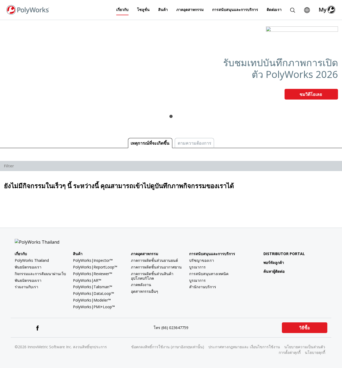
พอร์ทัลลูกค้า (273, 262)
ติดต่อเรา (274, 9)
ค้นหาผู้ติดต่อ (274, 271)
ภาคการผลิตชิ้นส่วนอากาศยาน (156, 267)
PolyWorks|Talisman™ (92, 286)
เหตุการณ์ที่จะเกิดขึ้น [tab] (150, 143)
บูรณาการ (197, 267)
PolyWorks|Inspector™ (93, 260)
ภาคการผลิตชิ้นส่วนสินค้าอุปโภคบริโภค (152, 276)
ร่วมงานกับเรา (26, 286)
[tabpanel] (171, 65)
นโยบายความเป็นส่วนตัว (304, 346)
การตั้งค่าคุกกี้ (290, 352)
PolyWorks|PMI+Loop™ (94, 306)
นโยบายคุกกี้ (315, 352)
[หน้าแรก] (27, 9)
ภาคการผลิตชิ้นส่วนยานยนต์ (154, 260)
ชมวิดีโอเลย (311, 94)
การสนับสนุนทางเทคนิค (208, 273)
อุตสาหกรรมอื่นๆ (144, 291)
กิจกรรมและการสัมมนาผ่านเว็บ (40, 273)
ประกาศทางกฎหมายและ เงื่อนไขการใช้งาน (244, 346)
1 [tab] (171, 116)
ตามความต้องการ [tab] (194, 143)
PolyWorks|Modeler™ (92, 300)
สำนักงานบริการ (202, 286)
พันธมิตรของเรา (28, 267)
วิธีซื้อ (304, 328)
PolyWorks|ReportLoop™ (95, 267)
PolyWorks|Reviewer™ (92, 273)
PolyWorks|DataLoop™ (93, 293)
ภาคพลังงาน (141, 284)
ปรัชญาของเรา (201, 260)
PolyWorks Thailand (32, 260)
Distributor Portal (284, 253)
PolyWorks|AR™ (87, 280)
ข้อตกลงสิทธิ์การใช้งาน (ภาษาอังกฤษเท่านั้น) (167, 346)
